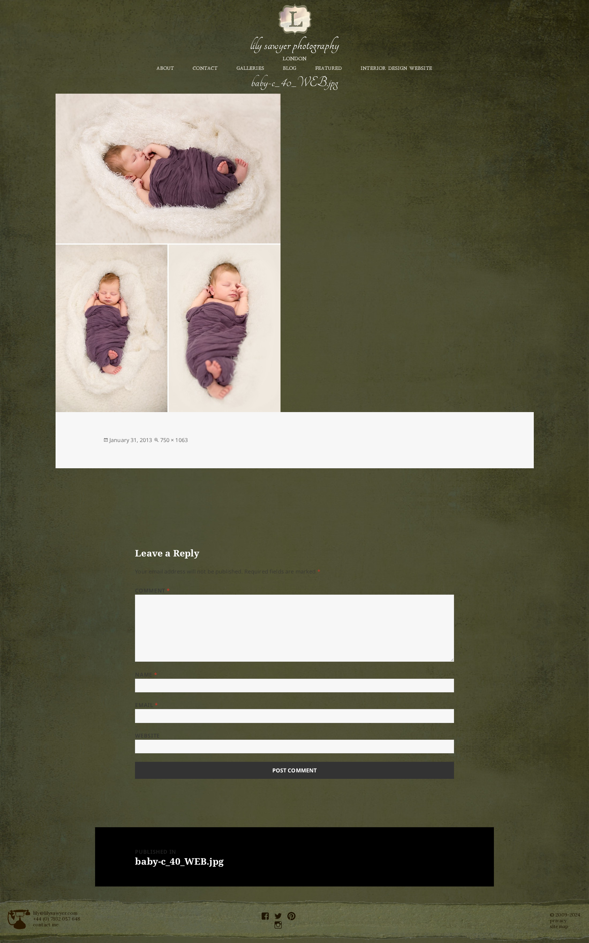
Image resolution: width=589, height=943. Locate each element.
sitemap (559, 926)
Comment (152, 590)
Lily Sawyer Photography (294, 45)
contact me (46, 925)
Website (147, 735)
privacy (558, 920)
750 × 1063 (174, 440)
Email (146, 705)
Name (146, 674)
